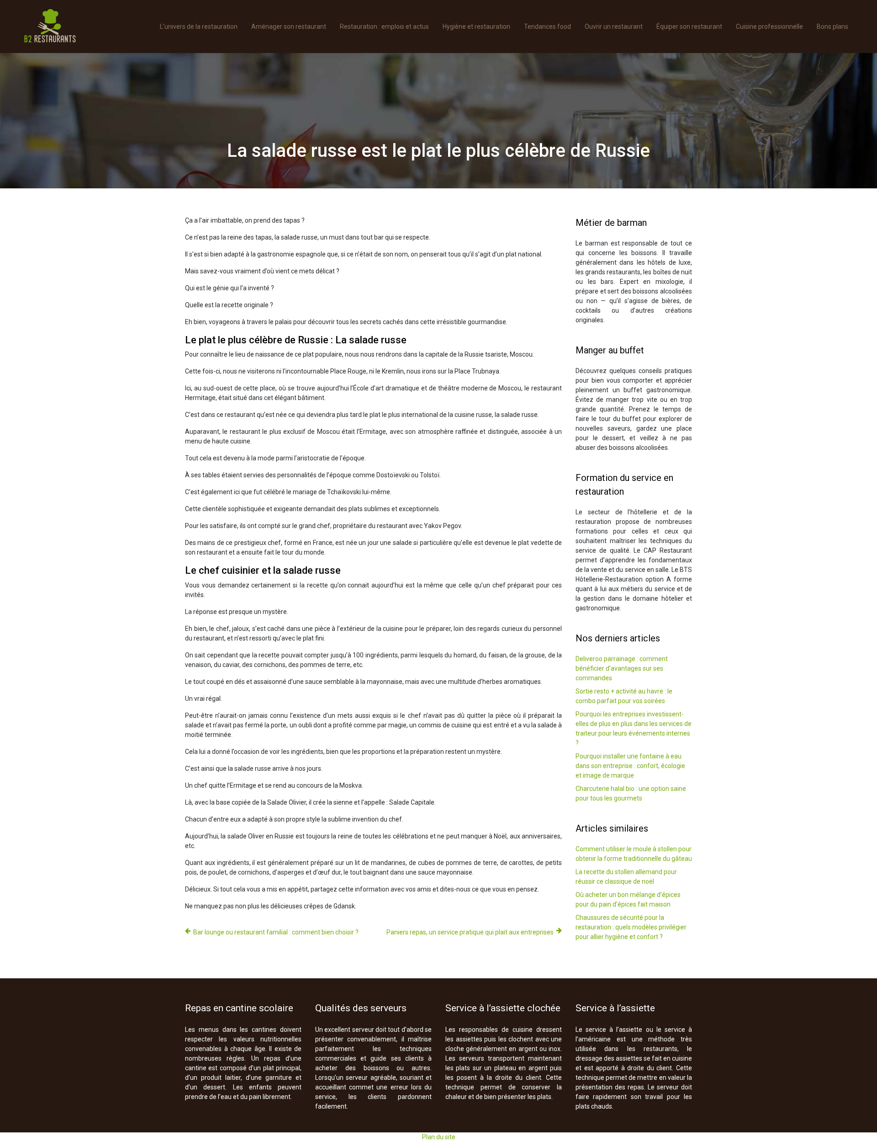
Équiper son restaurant (689, 26)
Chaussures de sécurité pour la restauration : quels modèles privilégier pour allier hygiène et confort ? (631, 927)
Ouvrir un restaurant (614, 26)
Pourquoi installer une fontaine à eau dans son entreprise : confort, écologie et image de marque (630, 765)
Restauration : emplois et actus (384, 26)
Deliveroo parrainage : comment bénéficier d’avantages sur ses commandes (622, 668)
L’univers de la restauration (199, 26)
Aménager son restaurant (288, 26)
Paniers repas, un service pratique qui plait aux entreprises (470, 932)
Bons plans (832, 26)
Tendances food (547, 26)
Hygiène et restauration (476, 26)
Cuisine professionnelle (769, 26)
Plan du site (438, 1137)
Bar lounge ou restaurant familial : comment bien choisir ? (276, 932)
